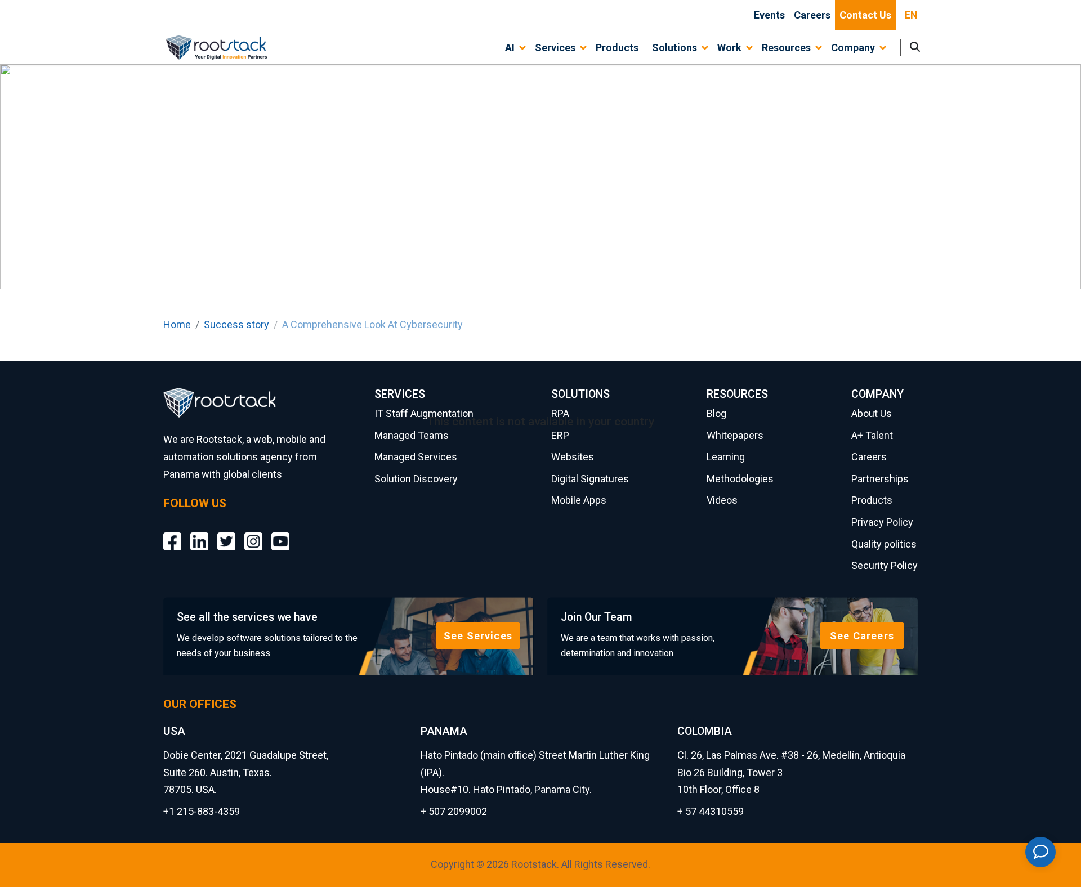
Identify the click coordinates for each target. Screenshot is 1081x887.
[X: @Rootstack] (226, 532)
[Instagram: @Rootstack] (253, 532)
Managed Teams (411, 435)
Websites (572, 457)
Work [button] (729, 47)
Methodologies (740, 479)
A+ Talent (872, 435)
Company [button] (853, 47)
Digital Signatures (590, 479)
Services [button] (555, 47)
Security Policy (884, 565)
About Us (871, 413)
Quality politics (884, 544)
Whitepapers (735, 435)
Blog (716, 413)
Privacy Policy (882, 522)
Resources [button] (786, 47)
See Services (478, 636)
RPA (560, 413)
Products (617, 47)
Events (769, 15)
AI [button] (510, 47)
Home (177, 324)
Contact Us (865, 15)
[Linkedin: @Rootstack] (199, 532)
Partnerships (880, 479)
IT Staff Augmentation (424, 413)
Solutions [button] (674, 47)
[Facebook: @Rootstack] (172, 532)
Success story (236, 324)
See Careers (862, 636)
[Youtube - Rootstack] (280, 532)
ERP (560, 435)
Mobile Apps (578, 500)
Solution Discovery (416, 479)
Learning (726, 457)
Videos (722, 500)
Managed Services (415, 457)
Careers (812, 15)
